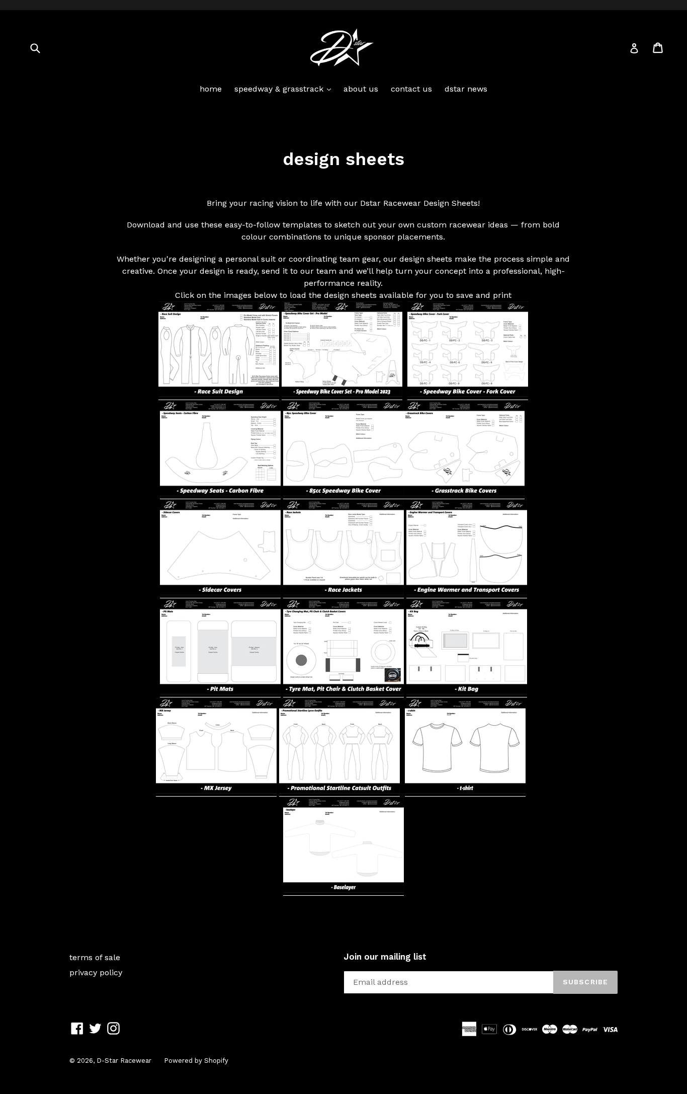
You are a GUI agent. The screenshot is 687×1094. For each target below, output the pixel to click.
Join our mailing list (384, 957)
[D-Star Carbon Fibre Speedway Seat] (220, 494)
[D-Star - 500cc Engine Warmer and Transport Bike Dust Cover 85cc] (466, 593)
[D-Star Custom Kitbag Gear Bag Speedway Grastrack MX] (466, 692)
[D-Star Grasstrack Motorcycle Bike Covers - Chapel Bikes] (464, 494)
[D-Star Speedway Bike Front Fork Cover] (467, 394)
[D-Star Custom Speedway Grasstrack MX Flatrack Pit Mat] (220, 692)
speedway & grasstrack (285, 89)
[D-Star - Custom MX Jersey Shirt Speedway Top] (216, 791)
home (211, 89)
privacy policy (95, 972)
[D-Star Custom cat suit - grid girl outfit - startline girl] (339, 791)
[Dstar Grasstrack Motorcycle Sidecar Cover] (220, 593)
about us (360, 89)
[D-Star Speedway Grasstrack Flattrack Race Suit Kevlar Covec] (218, 394)
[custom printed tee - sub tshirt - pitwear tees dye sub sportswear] (465, 791)
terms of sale (94, 957)
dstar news (466, 89)
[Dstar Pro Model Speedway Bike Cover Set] (342, 394)
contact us (411, 89)
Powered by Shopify (196, 1060)
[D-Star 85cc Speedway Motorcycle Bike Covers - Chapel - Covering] (343, 494)
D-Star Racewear (124, 1060)
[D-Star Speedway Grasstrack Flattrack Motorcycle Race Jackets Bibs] (343, 593)
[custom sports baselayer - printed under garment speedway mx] (343, 890)
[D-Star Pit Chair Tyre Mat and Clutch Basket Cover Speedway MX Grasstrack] (343, 692)
